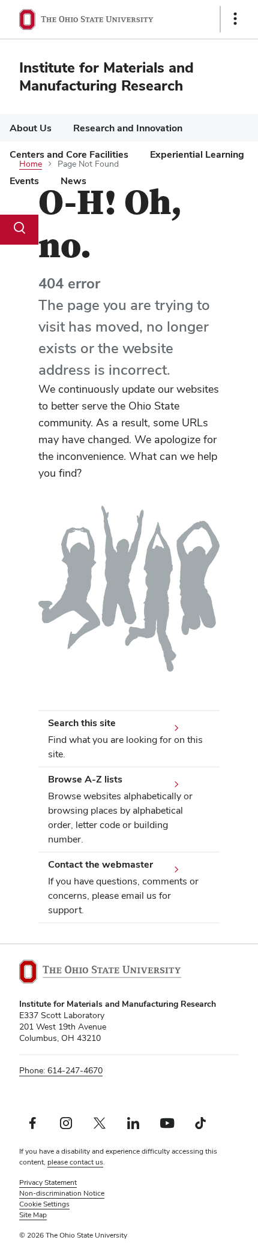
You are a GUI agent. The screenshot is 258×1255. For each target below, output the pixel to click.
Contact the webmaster (100, 864)
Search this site (82, 723)
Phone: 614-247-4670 (61, 1070)
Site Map (33, 1215)
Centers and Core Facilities (69, 154)
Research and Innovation (127, 128)
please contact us (75, 1162)
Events (24, 180)
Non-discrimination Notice (61, 1193)
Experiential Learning (197, 154)
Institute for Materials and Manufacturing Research (106, 76)
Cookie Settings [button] (44, 1204)
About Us (31, 128)
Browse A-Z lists (85, 779)
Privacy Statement (48, 1182)
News (73, 180)
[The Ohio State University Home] (100, 971)
